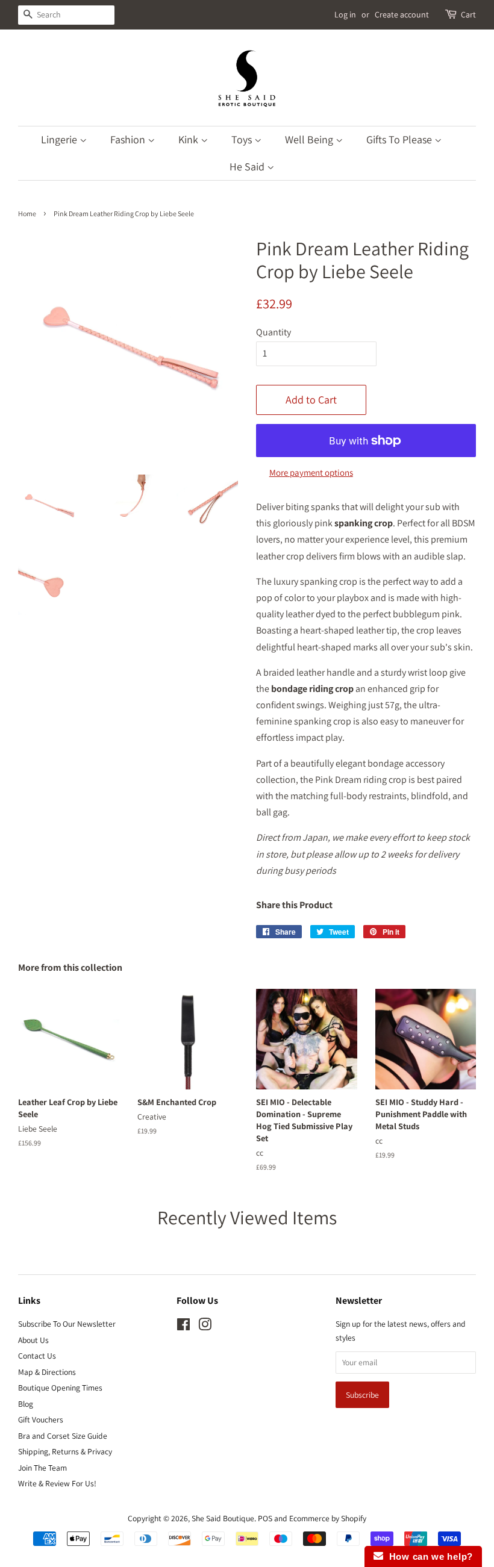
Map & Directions (47, 1371)
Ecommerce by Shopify (327, 1518)
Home (27, 213)
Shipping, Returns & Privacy (65, 1451)
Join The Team (42, 1467)
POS (265, 1518)
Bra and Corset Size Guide (62, 1435)
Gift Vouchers (40, 1419)
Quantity (273, 332)
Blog (25, 1403)
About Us (33, 1340)
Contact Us (37, 1355)
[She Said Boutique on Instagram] (204, 1326)
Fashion (129, 139)
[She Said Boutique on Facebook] (183, 1326)
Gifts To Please (400, 139)
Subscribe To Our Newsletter (67, 1323)
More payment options (311, 472)
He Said (248, 166)
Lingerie (60, 139)
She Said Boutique (223, 1518)
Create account (402, 14)
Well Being (310, 139)
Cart (468, 14)
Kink (189, 139)
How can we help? (428, 1556)
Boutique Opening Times (60, 1387)
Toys (242, 139)
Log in (345, 14)
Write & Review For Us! (57, 1483)
